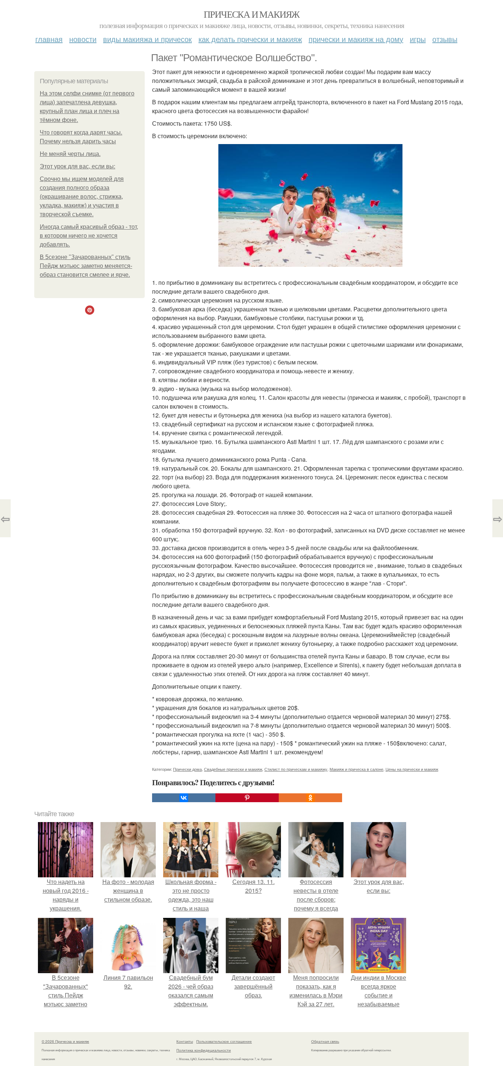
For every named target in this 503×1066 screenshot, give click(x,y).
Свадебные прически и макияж (233, 769)
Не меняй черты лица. (70, 154)
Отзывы (444, 39)
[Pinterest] (247, 797)
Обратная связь (325, 1041)
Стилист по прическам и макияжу (295, 769)
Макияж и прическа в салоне (356, 769)
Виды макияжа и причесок (147, 39)
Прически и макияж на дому (356, 39)
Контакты (184, 1041)
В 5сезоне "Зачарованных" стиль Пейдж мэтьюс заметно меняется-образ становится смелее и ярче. (86, 266)
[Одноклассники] (310, 797)
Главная (49, 39)
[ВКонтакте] (183, 797)
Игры (418, 39)
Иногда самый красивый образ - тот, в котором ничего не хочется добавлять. (89, 236)
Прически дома (187, 769)
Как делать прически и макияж (250, 39)
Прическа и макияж (251, 14)
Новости (82, 39)
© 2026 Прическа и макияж (65, 1041)
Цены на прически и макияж (412, 769)
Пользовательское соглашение (224, 1041)
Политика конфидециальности (203, 1050)
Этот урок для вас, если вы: (77, 166)
